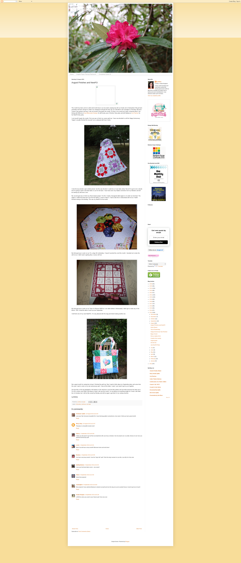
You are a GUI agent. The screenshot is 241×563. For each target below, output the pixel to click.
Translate (160, 266)
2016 (150, 306)
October (153, 318)
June (152, 350)
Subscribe (159, 242)
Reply (77, 418)
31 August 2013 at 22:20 (92, 413)
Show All (167, 397)
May (152, 352)
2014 (150, 310)
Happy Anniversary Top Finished (159, 331)
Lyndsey (159, 81)
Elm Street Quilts (154, 392)
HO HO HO (153, 342)
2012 (150, 363)
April (152, 354)
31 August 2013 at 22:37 (89, 423)
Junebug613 (79, 484)
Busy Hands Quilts (155, 373)
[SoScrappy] (159, 159)
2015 (150, 308)
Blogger (127, 541)
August (153, 323)
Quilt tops (84, 404)
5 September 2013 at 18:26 (90, 484)
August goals (154, 340)
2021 (150, 295)
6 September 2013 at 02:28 (92, 494)
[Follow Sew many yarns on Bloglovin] (156, 251)
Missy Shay (79, 423)
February (153, 358)
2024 (150, 288)
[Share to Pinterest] (96, 402)
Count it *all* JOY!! (155, 384)
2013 (150, 312)
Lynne (77, 445)
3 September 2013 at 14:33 (87, 474)
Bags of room (154, 334)
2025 (150, 286)
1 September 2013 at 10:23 (87, 445)
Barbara (78, 455)
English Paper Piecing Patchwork (86, 74)
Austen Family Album (155, 371)
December (153, 314)
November (153, 316)
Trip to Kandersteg (155, 329)
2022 (150, 292)
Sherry (78, 433)
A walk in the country (156, 338)
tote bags (89, 404)
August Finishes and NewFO (158, 325)
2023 (150, 290)
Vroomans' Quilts (80, 413)
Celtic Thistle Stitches (155, 379)
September (154, 321)
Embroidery (78, 404)
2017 (150, 303)
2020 (150, 297)
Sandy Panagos (80, 494)
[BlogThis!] (91, 402)
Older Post (139, 528)
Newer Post (75, 528)
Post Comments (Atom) (84, 531)
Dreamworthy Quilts (155, 390)
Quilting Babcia (80, 465)
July (152, 347)
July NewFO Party (155, 345)
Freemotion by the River (156, 395)
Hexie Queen (154, 327)
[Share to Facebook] (95, 402)
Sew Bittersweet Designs (91, 113)
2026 (150, 284)
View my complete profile (154, 95)
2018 (150, 301)
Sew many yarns (92, 9)
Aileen (77, 474)
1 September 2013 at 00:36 (87, 433)
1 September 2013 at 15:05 (88, 455)
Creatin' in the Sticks (155, 387)
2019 (150, 299)
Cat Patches (135, 113)
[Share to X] (93, 402)
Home (72, 74)
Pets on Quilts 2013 (156, 336)
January (153, 361)
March (152, 356)
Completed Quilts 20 (105, 74)
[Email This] (89, 402)
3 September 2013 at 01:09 (92, 465)
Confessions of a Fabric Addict (158, 381)
